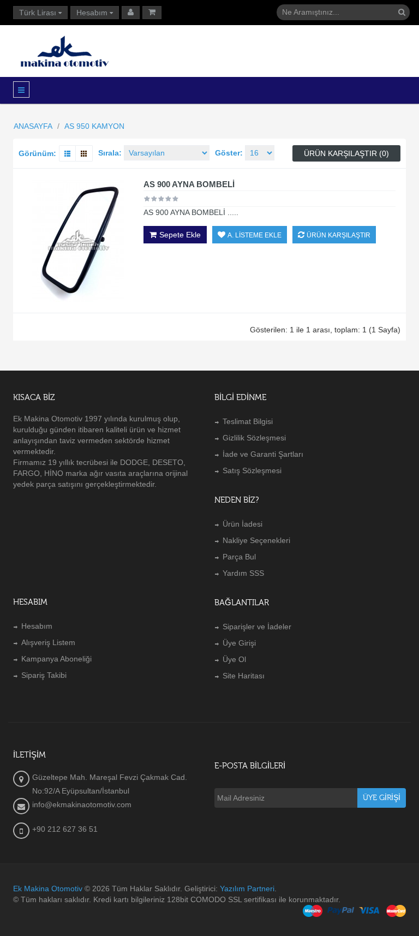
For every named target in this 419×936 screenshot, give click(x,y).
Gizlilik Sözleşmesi (254, 437)
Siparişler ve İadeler (257, 626)
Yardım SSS (243, 573)
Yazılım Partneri (247, 888)
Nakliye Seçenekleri (256, 540)
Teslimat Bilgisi (248, 421)
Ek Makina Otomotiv (47, 888)
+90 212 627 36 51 (65, 829)
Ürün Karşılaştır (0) (346, 153)
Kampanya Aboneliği (56, 658)
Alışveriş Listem (48, 642)
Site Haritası (244, 675)
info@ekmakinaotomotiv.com (81, 804)
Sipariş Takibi (44, 675)
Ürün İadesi (242, 524)
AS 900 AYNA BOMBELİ (189, 184)
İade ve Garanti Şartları (263, 454)
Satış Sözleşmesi (252, 470)
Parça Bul (239, 556)
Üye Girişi (239, 643)
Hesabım (36, 626)
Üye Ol (234, 659)
